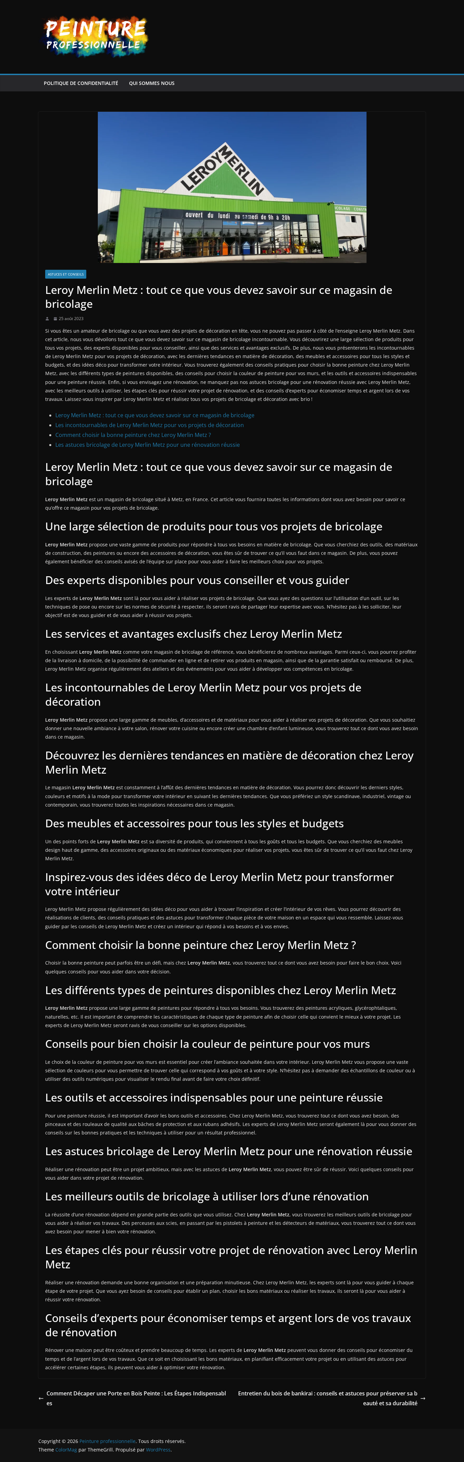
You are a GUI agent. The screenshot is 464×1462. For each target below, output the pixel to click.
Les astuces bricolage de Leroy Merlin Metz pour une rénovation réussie (147, 444)
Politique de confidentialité (81, 83)
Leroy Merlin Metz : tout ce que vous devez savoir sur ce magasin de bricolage (154, 415)
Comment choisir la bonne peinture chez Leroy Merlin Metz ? (133, 435)
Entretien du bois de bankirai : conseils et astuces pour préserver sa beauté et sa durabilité (327, 1398)
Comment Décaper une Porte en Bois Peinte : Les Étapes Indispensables (136, 1398)
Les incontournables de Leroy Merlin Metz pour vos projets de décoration (149, 425)
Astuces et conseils (66, 274)
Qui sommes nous (152, 83)
